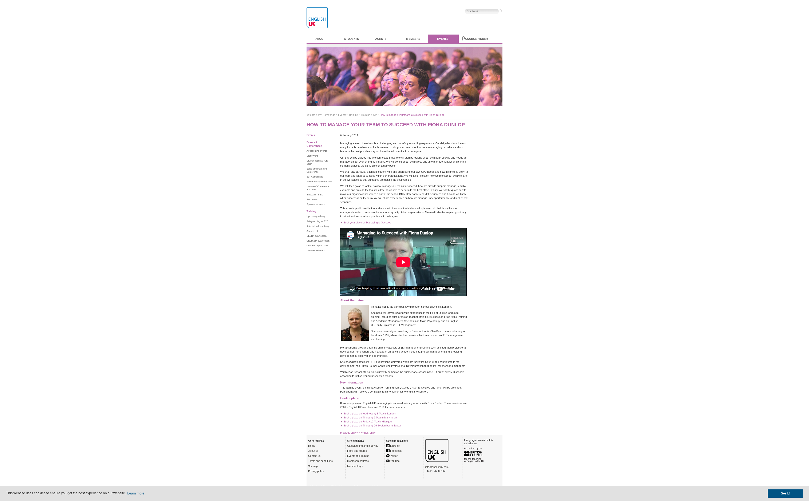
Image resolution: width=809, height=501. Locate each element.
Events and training (358, 455)
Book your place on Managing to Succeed (367, 222)
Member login (355, 466)
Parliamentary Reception (319, 181)
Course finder (476, 38)
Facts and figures (357, 450)
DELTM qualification (317, 236)
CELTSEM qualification (318, 240)
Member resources (358, 461)
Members (413, 38)
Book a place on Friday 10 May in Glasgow (367, 421)
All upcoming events (317, 151)
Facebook (396, 450)
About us (313, 450)
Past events (313, 199)
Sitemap (313, 466)
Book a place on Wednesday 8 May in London (370, 413)
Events (442, 38)
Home (311, 445)
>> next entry (368, 432)
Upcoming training (316, 216)
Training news (369, 115)
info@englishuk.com (437, 467)
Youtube (395, 461)
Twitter (394, 455)
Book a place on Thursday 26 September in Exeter (372, 425)
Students (351, 38)
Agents (381, 38)
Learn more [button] (135, 493)
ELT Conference (315, 176)
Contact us (314, 455)
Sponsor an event (316, 204)
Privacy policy (316, 471)
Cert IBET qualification (318, 245)
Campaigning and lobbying (362, 445)
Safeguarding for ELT (317, 221)
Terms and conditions (320, 461)
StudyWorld (312, 156)
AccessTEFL (313, 231)
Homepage (329, 115)
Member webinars (316, 250)
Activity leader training (318, 226)
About (320, 38)
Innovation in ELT (315, 194)
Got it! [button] (785, 493)
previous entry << (350, 432)
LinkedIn (395, 445)
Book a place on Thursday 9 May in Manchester (370, 417)
